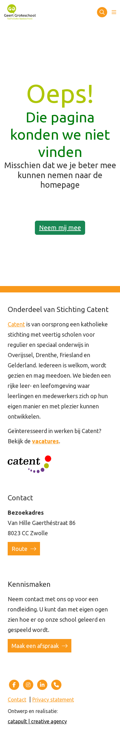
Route (20, 548)
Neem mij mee (60, 227)
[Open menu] (114, 12)
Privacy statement (53, 699)
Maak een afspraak (36, 646)
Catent (16, 324)
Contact (17, 699)
